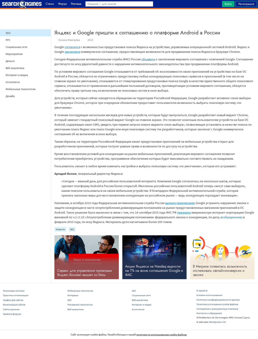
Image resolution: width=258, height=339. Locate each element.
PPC (8, 40)
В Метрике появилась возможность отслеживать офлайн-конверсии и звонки (220, 270)
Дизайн (10, 96)
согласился (72, 47)
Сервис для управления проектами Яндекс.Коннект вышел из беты (84, 272)
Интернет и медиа (17, 75)
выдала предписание (180, 203)
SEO (8, 33)
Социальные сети (16, 47)
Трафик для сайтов (13, 300)
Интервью (72, 295)
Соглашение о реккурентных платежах (217, 308)
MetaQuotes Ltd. (217, 322)
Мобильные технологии (20, 89)
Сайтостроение (11, 309)
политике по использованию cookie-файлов (161, 334)
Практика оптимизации (15, 295)
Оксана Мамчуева (69, 40)
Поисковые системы (13, 290)
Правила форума (12, 313)
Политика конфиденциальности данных (218, 299)
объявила (148, 59)
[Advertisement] (129, 17)
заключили (72, 52)
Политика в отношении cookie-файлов (217, 304)
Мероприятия (14, 54)
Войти (228, 4)
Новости (60, 229)
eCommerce (13, 82)
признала (184, 212)
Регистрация (246, 4)
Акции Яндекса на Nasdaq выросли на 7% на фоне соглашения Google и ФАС (154, 270)
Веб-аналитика (15, 68)
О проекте (201, 290)
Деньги (10, 61)
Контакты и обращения (209, 313)
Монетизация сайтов (14, 304)
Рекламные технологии (80, 304)
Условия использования (209, 295)
